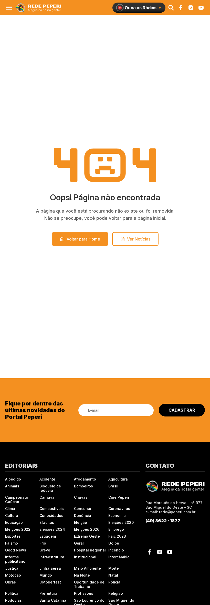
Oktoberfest (50, 582)
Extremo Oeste (87, 536)
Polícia (114, 582)
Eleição (80, 522)
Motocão (13, 575)
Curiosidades (51, 515)
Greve (44, 550)
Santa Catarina (52, 600)
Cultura (11, 515)
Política (11, 593)
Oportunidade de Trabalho (89, 584)
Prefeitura (48, 593)
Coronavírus (119, 508)
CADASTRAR (182, 410)
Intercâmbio (119, 557)
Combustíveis (51, 508)
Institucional (85, 557)
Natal (113, 575)
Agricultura (118, 479)
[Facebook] (180, 8)
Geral (79, 543)
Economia (117, 515)
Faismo (11, 543)
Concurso (82, 508)
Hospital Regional (90, 550)
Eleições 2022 (17, 529)
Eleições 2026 (86, 529)
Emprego (116, 529)
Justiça (11, 568)
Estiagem (47, 536)
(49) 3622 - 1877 (162, 520)
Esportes (13, 536)
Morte (113, 568)
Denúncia (82, 515)
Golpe (113, 543)
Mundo (45, 575)
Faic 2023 (117, 536)
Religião (115, 593)
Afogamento (85, 479)
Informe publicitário (15, 559)
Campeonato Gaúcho (16, 499)
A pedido (13, 479)
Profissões (83, 593)
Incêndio (116, 550)
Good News (15, 550)
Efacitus (46, 522)
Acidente (47, 479)
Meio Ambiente (87, 568)
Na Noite (82, 575)
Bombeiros (83, 486)
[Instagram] (191, 8)
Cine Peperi (118, 497)
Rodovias (13, 600)
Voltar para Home (83, 239)
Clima (10, 508)
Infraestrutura (51, 557)
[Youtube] (201, 8)
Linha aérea (50, 568)
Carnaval (47, 497)
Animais (12, 486)
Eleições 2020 (121, 522)
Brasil (113, 486)
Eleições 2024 (52, 529)
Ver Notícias (138, 239)
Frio (42, 543)
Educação (14, 522)
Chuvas (81, 497)
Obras (10, 582)
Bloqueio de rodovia (50, 488)
